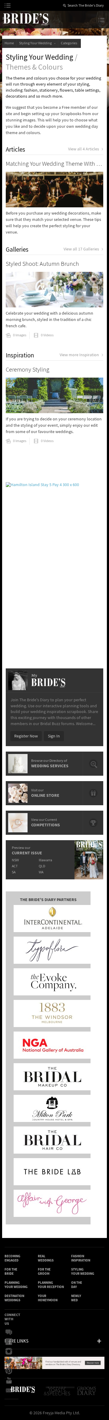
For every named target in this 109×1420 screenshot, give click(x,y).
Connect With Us (12, 1319)
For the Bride (11, 1271)
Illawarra (45, 860)
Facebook (10, 1342)
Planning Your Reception (51, 1284)
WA (41, 872)
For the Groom (44, 1271)
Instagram (10, 1351)
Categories (69, 43)
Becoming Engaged (12, 1258)
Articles (15, 150)
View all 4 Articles (83, 149)
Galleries (17, 250)
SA (13, 872)
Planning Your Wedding (16, 1284)
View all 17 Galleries (81, 249)
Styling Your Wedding (36, 43)
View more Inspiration (79, 355)
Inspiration (20, 355)
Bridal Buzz (10, 1332)
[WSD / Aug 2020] (54, 1368)
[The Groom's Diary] (87, 1393)
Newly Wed (76, 1298)
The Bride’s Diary (25, 19)
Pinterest (10, 1370)
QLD (42, 866)
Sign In (54, 736)
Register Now (26, 736)
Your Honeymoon (48, 1298)
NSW (15, 860)
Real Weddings (46, 1258)
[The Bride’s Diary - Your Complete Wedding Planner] (23, 1393)
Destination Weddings (14, 1298)
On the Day (76, 1284)
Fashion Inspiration (80, 1258)
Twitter (10, 1361)
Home (9, 43)
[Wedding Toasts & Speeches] (60, 1393)
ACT (15, 866)
